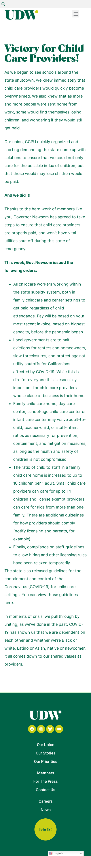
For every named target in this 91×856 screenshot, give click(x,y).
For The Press (45, 781)
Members (45, 773)
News (46, 809)
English (58, 853)
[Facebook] (32, 729)
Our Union (45, 744)
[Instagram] (41, 729)
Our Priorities (45, 761)
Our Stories (45, 753)
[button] (3, 4)
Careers (46, 801)
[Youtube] (59, 729)
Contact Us (45, 789)
